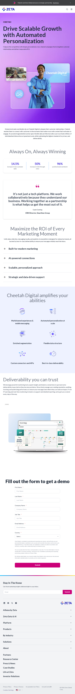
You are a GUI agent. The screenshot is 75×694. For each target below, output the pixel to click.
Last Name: (19, 496)
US (20, 690)
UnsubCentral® (47, 687)
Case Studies (9, 668)
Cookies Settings (8, 690)
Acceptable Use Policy (32, 687)
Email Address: (20, 523)
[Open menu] (71, 9)
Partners (7, 655)
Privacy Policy (33, 553)
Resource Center (10, 659)
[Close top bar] (70, 2)
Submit (37, 565)
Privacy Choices (18, 687)
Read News (56, 3)
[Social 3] (12, 603)
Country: (18, 532)
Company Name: (20, 505)
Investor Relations (11, 676)
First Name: (19, 487)
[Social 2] (8, 603)
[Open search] (67, 9)
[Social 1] (4, 603)
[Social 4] (16, 603)
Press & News (9, 663)
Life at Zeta (8, 672)
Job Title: (18, 514)
